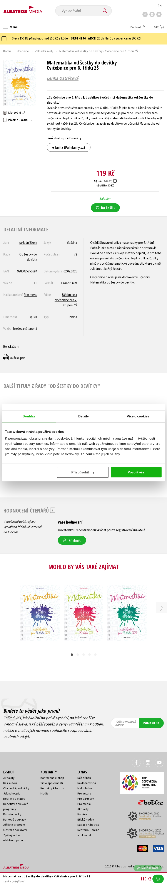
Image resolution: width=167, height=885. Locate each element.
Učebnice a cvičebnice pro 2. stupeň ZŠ (66, 300)
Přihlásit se (151, 723)
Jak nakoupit (11, 793)
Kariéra (82, 814)
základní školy (28, 243)
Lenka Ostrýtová (62, 78)
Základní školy (44, 51)
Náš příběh (84, 778)
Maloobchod (85, 788)
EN (160, 6)
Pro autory (84, 793)
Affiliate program (14, 825)
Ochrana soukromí (15, 830)
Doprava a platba (14, 799)
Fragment (30, 295)
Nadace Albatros (88, 825)
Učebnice (23, 51)
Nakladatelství (86, 783)
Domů (7, 51)
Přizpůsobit (80, 472)
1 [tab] (72, 654)
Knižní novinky (12, 814)
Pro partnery (85, 799)
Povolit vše (136, 472)
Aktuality (9, 778)
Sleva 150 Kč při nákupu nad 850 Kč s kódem (49, 38)
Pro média (84, 804)
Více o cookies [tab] (138, 416)
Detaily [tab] (83, 416)
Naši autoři (10, 783)
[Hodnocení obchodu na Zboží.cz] (148, 800)
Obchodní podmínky (16, 788)
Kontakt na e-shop (52, 778)
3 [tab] (83, 654)
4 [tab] (89, 654)
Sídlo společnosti (51, 783)
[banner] (22, 8)
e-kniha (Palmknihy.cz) (68, 147)
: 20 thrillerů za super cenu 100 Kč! (114, 38)
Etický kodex (85, 819)
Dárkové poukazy (14, 819)
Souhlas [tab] (29, 416)
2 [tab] (78, 654)
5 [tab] (95, 654)
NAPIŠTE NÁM (149, 868)
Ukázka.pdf (14, 358)
